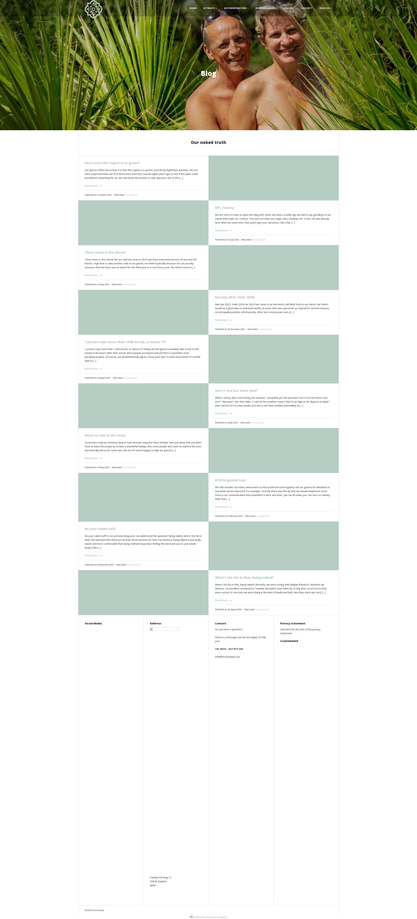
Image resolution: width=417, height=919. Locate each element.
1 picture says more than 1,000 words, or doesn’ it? (125, 342)
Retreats (209, 8)
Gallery (289, 8)
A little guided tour (230, 480)
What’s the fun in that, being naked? (244, 577)
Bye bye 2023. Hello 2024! (235, 297)
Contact (306, 8)
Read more (92, 185)
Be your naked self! (100, 529)
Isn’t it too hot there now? (236, 391)
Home (193, 8)
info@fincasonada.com (227, 656)
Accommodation (235, 8)
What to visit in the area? (105, 435)
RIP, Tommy (224, 208)
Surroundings (265, 8)
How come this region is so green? (112, 163)
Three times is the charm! (105, 252)
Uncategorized (131, 194)
